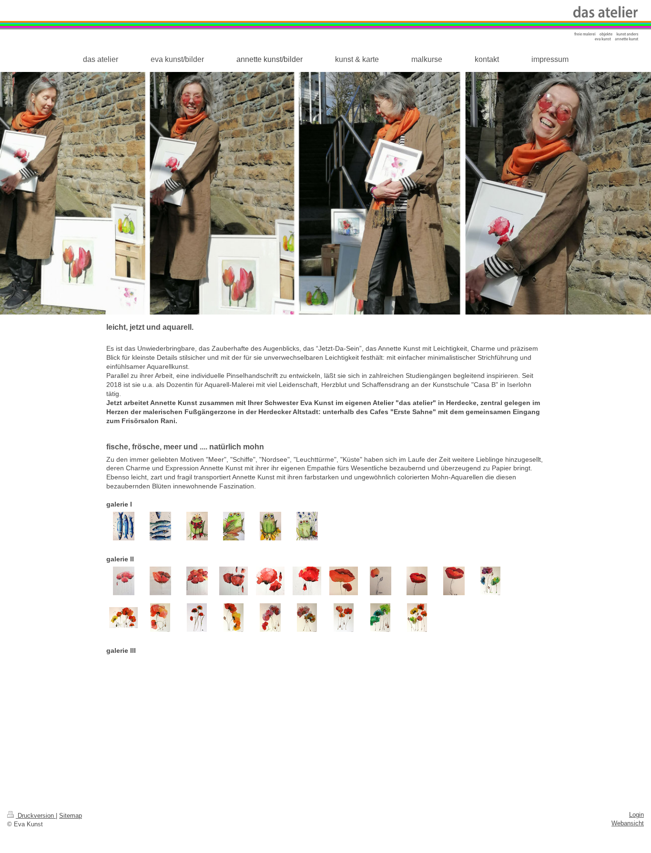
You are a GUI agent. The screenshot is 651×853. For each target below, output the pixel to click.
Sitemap (70, 815)
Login (636, 815)
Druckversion (36, 815)
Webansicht (627, 823)
